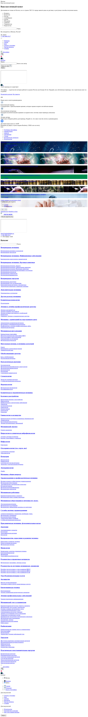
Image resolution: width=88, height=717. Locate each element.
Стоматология (6, 376)
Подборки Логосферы (10, 130)
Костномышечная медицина (9, 421)
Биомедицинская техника (10, 587)
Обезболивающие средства (11, 353)
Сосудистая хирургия (7, 658)
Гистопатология (5, 365)
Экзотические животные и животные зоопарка (14, 286)
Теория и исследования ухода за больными (13, 613)
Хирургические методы (8, 663)
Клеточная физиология (7, 553)
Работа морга (4, 623)
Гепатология (4, 410)
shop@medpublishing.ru (7, 233)
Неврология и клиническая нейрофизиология (18, 433)
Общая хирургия (5, 645)
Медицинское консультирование (10, 618)
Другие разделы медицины (11, 296)
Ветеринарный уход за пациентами (11, 283)
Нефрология (5, 441)
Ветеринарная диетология (8, 252)
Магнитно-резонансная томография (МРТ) (13, 335)
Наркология (4, 314)
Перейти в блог (13, 211)
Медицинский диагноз (9, 427)
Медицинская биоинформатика (10, 487)
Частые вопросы (9, 47)
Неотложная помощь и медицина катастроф (17, 344)
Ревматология (5, 461)
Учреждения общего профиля (9, 518)
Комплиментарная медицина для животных (13, 285)
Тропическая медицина (7, 327)
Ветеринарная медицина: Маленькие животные (15, 269)
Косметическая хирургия (8, 653)
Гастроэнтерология (6, 405)
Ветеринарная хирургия (10, 278)
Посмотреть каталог (6, 94)
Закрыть (3, 715)
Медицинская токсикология (9, 387)
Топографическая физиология (9, 556)
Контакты (7, 700)
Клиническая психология (10, 300)
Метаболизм (4, 554)
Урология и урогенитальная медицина (12, 464)
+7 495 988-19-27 (6, 36)
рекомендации (8, 131)
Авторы (6, 698)
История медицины (6, 486)
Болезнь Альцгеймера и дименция (11, 438)
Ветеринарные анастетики (8, 281)
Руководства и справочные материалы (15, 559)
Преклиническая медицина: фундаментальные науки (21, 523)
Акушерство (5, 579)
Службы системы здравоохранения (14, 510)
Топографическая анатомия (9, 533)
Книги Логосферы (11, 689)
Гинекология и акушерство (11, 415)
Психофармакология (7, 389)
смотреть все (4, 211)
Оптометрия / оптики (7, 619)
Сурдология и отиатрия (8, 451)
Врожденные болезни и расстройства (12, 399)
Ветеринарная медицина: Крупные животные (18, 262)
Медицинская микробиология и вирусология (14, 366)
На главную (16, 94)
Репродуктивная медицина (8, 543)
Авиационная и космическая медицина (12, 323)
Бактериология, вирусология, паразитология (14, 259)
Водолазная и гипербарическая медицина (13, 324)
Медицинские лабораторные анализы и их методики (16, 507)
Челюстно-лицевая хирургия (9, 379)
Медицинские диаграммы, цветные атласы (13, 562)
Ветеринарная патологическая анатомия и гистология (16, 270)
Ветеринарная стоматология (9, 273)
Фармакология (6, 384)
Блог (5, 44)
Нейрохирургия (5, 644)
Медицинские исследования (9, 505)
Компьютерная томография (9, 334)
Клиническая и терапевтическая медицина (17, 393)
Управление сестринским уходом (10, 615)
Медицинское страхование (8, 515)
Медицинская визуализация (11, 331)
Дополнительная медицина (11, 290)
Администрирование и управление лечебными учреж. (17, 513)
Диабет (3, 471)
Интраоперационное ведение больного (12, 642)
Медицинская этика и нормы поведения (12, 497)
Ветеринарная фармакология (9, 275)
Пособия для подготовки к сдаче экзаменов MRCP (15, 569)
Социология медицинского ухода (10, 610)
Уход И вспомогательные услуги (13, 576)
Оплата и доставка (9, 45)
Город (18, 28)
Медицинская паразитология (9, 368)
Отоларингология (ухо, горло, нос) (14, 448)
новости (6, 133)
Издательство (8, 139)
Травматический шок (7, 350)
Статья (6, 136)
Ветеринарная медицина (10, 247)
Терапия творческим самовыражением (12, 599)
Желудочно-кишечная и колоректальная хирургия (15, 641)
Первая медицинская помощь (9, 621)
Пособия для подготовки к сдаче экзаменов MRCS (15, 571)
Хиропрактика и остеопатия (9, 293)
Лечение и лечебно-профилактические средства (18, 307)
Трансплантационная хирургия (10, 660)
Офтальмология (5, 453)
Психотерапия (5, 303)
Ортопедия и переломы (7, 647)
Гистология (4, 531)
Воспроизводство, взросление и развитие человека (19, 538)
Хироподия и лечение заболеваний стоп (12, 634)
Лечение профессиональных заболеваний (16, 596)
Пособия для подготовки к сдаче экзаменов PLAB (15, 572)
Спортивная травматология (9, 373)
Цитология (4, 535)
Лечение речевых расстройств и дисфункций (14, 313)
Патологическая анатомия (11, 362)
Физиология (5, 548)
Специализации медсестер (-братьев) (11, 612)
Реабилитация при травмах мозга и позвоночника (15, 629)
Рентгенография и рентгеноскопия (11, 337)
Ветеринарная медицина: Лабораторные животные (16, 267)
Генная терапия (5, 409)
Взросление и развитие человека (10, 541)
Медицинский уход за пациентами (13, 602)
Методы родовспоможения (8, 582)
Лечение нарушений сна (8, 310)
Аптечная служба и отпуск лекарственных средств (16, 584)
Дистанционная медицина (8, 504)
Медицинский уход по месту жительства (13, 607)
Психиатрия (4, 371)
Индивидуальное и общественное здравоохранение (16, 481)
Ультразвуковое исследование (9, 339)
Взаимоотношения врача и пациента (11, 495)
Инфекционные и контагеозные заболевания (14, 402)
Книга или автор (22, 63)
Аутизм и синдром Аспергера (9, 436)
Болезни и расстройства (10, 396)
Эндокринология (7, 468)
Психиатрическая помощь (8, 517)
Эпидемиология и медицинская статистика (13, 484)
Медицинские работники (10, 492)
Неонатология (5, 459)
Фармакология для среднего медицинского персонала (16, 616)
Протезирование (5, 591)
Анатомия (4, 527)
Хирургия (4, 637)
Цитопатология (5, 370)
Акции (6, 42)
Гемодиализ (4, 445)
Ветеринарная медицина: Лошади (11, 266)
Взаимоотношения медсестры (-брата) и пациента (15, 606)
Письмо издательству (7, 216)
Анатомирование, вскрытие (9, 530)
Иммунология (5, 401)
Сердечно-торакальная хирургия (10, 657)
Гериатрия (4, 412)
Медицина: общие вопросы (11, 474)
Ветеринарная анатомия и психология (12, 251)
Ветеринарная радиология (8, 272)
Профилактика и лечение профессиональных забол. (16, 326)
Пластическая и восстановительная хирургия (18, 650)
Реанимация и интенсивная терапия (11, 348)
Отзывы (6, 48)
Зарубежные (7, 134)
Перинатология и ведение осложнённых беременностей (17, 418)
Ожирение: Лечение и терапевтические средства (15, 316)
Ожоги (3, 347)
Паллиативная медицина (8, 358)
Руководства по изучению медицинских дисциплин (20, 566)
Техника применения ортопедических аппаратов (15, 592)
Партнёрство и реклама (11, 710)
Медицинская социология (8, 489)
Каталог (3, 60)
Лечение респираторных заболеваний (12, 423)
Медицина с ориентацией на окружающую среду (19, 319)
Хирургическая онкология (8, 661)
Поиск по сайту (5, 66)
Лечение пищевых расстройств (10, 311)
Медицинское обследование (9, 483)
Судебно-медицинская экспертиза (11, 381)
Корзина (8, 681)
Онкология (4, 404)
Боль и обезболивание (7, 357)
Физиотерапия (5, 632)
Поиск (19, 244)
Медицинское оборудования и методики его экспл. (19, 501)
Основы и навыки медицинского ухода (12, 609)
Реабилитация (6, 626)
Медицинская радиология (8, 340)
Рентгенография (5, 631)
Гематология (4, 407)
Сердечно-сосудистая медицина (10, 463)
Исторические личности (11, 137)
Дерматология (5, 420)
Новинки (7, 40)
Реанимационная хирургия (8, 655)
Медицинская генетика (7, 544)
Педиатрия (5, 456)
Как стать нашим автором (11, 712)
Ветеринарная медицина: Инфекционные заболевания (21, 256)
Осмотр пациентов (6, 430)
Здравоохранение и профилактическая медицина (19, 478)
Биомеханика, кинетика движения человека (13, 551)
